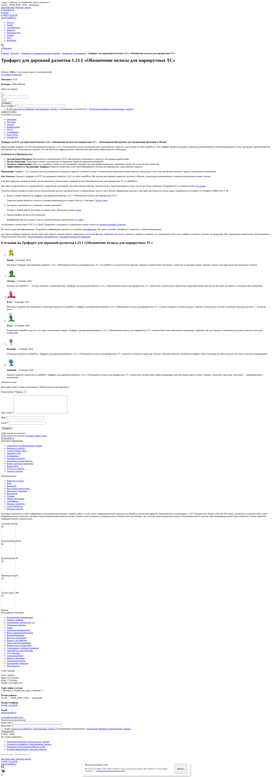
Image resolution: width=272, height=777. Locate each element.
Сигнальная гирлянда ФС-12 (21, 622)
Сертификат (13, 132)
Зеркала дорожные (16, 658)
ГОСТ (10, 129)
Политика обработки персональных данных (28, 741)
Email (4, 423)
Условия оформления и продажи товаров (26, 749)
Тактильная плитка (16, 661)
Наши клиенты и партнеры (20, 463)
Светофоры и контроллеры (20, 650)
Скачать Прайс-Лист (17, 451)
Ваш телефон (8, 106)
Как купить (12, 134)
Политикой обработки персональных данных (111, 109)
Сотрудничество (15, 506)
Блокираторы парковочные (20, 617)
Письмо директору (16, 504)
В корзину (6, 103)
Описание (12, 119)
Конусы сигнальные (16, 638)
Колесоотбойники (15, 635)
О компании (13, 456)
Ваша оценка (8, 392)
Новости (11, 30)
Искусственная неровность (20, 632)
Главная (5, 53)
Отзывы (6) (12, 137)
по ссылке (201, 186)
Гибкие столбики (15, 620)
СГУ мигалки (13, 653)
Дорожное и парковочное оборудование (40, 53)
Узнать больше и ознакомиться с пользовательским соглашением (59, 236)
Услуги (10, 22)
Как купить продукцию (18, 488)
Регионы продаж (15, 509)
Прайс (10, 25)
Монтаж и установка (17, 491)
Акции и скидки (15, 471)
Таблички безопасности (18, 630)
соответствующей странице (112, 224)
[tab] (139, 119)
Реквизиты (12, 493)
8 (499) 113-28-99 (9, 15)
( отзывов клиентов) (11, 74)
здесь (171, 191)
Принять (180, 769)
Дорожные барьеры (16, 625)
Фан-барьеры (13, 666)
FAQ (9, 38)
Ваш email (6, 725)
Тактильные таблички (17, 663)
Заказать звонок (23, 7)
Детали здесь (101, 200)
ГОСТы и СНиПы (15, 468)
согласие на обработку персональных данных (35, 109)
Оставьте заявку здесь (36, 436)
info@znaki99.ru (8, 17)
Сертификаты (13, 27)
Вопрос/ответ (13, 127)
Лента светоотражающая (19, 643)
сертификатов (89, 229)
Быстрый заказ (8, 7)
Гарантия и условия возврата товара (24, 445)
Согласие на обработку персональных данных (29, 744)
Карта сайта (12, 466)
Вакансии (11, 486)
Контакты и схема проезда (19, 461)
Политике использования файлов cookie (111, 771)
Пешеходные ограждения (19, 645)
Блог (9, 483)
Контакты (11, 40)
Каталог (5, 12)
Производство (14, 32)
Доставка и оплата (16, 458)
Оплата (10, 124)
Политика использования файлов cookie (26, 747)
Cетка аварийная (15, 655)
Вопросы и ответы (16, 448)
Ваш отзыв (7, 412)
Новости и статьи (15, 481)
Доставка (11, 122)
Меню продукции (15, 498)
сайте (80, 219)
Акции (10, 35)
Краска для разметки (17, 640)
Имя (4, 417)
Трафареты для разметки (74, 53)
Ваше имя (6, 722)
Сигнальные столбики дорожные (23, 648)
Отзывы (11, 496)
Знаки (10, 627)
